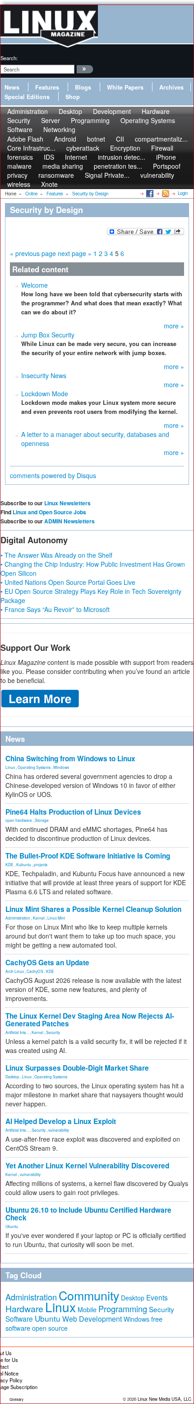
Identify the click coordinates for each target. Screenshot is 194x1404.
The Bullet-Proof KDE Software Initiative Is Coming (87, 856)
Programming (90, 120)
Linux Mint (56, 917)
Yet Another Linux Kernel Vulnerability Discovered (87, 1166)
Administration (17, 917)
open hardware (18, 820)
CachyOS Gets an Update (47, 963)
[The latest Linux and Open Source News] (165, 193)
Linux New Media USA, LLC (164, 1399)
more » (174, 325)
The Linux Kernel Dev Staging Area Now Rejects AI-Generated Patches (89, 1020)
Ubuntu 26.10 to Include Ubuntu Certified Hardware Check (88, 1214)
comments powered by (53, 475)
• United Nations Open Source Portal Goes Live (67, 582)
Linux (10, 767)
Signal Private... (107, 175)
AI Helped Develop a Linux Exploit (60, 1121)
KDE (9, 864)
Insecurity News (43, 375)
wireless (18, 184)
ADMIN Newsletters (69, 521)
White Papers (125, 87)
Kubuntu (23, 864)
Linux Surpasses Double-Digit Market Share (77, 1068)
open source (50, 1328)
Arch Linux (14, 971)
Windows (61, 767)
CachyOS (35, 971)
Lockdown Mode (44, 393)
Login (183, 193)
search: (9, 58)
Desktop (12, 1076)
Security (53, 1032)
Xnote (49, 184)
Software (19, 129)
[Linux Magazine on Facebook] (149, 193)
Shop (72, 97)
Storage (42, 820)
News (12, 87)
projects (40, 864)
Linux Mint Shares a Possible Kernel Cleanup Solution (93, 909)
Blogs (83, 87)
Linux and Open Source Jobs (49, 512)
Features (47, 87)
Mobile (87, 1309)
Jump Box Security (47, 334)
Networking (59, 129)
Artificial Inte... (17, 1032)
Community (89, 1295)
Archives (171, 87)
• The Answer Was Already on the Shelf (56, 555)
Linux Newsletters (67, 503)
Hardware (24, 1308)
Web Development (92, 1319)
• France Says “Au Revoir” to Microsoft (55, 609)
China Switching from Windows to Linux (70, 759)
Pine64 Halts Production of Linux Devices (73, 812)
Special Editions (27, 97)
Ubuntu (11, 1226)
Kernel (39, 917)
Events (157, 1297)
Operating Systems (147, 120)
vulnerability (157, 175)
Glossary (16, 1399)
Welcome (34, 284)
